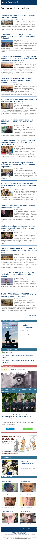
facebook (19, 533)
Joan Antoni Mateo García (26, 507)
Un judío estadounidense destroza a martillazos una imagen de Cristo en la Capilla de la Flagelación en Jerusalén (19, 295)
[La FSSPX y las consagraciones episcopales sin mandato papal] (19, 402)
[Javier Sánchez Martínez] (10, 501)
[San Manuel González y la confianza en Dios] (19, 379)
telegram (23, 533)
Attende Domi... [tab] (21, 369)
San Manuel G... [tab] (5, 369)
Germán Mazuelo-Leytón (26, 523)
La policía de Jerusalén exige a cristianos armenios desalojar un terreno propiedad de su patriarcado (18, 165)
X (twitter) (14, 533)
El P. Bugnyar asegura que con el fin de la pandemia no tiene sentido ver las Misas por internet (18, 274)
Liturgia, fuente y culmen (9, 495)
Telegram (11, 429)
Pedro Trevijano (25, 481)
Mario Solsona (6, 481)
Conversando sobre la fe (27, 495)
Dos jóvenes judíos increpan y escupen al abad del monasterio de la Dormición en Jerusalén (17, 122)
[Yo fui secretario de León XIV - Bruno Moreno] (19, 445)
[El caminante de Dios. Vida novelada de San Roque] (10, 335)
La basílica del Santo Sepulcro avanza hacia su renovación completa (18, 16)
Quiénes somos (4, 528)
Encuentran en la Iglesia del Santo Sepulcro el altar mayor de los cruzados (19, 100)
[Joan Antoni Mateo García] (28, 501)
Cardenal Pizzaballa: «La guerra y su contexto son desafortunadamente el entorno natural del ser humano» (19, 142)
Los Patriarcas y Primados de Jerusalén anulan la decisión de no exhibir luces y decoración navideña (16, 81)
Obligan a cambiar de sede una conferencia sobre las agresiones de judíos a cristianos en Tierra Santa (19, 250)
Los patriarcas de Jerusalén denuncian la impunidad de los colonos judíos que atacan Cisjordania (18, 36)
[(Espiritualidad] (10, 466)
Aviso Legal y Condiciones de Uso (19, 530)
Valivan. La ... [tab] (13, 369)
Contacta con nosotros (13, 528)
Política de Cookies (32, 528)
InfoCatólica (11, 2)
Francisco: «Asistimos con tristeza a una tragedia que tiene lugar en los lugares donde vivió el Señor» (18, 185)
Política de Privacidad (23, 528)
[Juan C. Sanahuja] (10, 518)
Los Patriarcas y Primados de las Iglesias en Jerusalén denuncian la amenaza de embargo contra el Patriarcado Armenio (19, 58)
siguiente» (32, 315)
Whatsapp (29, 429)
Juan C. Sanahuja (6, 523)
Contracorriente (25, 511)
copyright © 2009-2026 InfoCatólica (19, 532)
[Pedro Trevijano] (28, 487)
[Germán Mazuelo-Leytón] (28, 518)
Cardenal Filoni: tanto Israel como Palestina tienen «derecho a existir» (18, 207)
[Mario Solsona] (10, 487)
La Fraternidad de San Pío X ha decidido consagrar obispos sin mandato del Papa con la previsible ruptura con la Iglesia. (18, 416)
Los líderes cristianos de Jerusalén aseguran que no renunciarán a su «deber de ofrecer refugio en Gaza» (18, 228)
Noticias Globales (7, 511)
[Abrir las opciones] (3, 2)
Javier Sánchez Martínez (8, 507)
